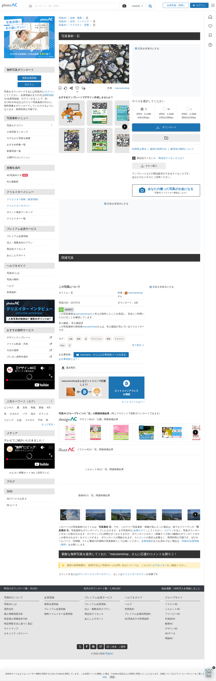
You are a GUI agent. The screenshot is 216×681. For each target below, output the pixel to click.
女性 (25, 407)
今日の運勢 (13, 350)
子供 (40, 420)
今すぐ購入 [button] (151, 165)
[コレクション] (210, 35)
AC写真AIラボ (17, 175)
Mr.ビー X (12, 505)
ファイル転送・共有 (17, 344)
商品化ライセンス (16, 249)
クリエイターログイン (18, 205)
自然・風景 (76, 17)
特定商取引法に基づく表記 (18, 623)
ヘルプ (10, 285)
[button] (60, 88)
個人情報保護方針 (13, 613)
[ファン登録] (210, 26)
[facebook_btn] (86, 646)
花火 (33, 413)
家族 (41, 407)
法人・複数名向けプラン (20, 242)
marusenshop (122, 88)
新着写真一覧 (14, 151)
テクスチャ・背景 (79, 25)
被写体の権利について (182, 149)
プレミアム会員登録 (17, 236)
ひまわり (14, 413)
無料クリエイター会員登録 (58, 613)
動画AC (169, 623)
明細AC (169, 638)
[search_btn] (150, 6)
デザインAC (171, 628)
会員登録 (146, 541)
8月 (49, 407)
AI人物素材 (12, 181)
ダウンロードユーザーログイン (94, 574)
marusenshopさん (85, 313)
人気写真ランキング (17, 131)
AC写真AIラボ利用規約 (137, 618)
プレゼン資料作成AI (17, 356)
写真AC (63, 17)
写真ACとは (13, 273)
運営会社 (9, 609)
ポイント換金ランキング (20, 212)
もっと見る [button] (47, 424)
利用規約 (11, 292)
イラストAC (171, 604)
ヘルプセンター (158, 565)
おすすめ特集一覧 (16, 144)
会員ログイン (140, 530)
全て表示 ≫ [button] (138, 345)
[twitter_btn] (80, 646)
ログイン (201, 5)
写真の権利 (13, 279)
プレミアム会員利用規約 (138, 613)
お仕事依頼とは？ (68, 359)
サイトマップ (11, 628)
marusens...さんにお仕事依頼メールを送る (103, 354)
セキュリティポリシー (16, 633)
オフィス (43, 413)
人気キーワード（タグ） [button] (21, 401)
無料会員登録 (29, 78)
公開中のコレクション (18, 157)
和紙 (33, 407)
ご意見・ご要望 (117, 646)
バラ (25, 413)
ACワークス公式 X (16, 498)
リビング (9, 420)
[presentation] (195, 432)
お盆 (19, 420)
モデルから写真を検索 (18, 138)
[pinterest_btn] (93, 646)
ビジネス (9, 407)
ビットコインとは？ (133, 401)
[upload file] (124, 6)
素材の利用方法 (158, 149)
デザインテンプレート (18, 337)
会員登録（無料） (176, 5)
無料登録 (49, 95)
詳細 (105, 677)
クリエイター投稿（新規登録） (23, 199)
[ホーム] (210, 17)
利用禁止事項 (139, 149)
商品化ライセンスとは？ (171, 158)
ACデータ (170, 633)
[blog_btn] (100, 646)
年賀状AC (170, 618)
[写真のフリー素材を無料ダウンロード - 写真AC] (9, 5)
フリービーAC (172, 613)
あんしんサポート (16, 255)
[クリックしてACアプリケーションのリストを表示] (213, 5)
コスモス (29, 420)
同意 (112, 677)
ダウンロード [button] (169, 127)
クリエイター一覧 (16, 218)
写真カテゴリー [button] (15, 125)
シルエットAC (172, 609)
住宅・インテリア (79, 21)
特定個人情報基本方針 (16, 618)
